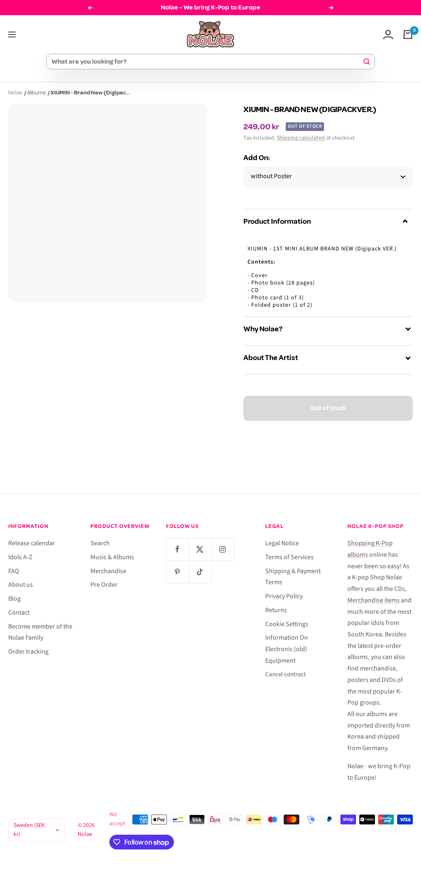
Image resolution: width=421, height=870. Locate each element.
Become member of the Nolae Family (40, 632)
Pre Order (104, 584)
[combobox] (207, 61)
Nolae (15, 92)
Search (100, 543)
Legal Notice (282, 543)
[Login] (388, 34)
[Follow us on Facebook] (177, 549)
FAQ (13, 571)
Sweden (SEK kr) (29, 829)
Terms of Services (289, 557)
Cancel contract (285, 674)
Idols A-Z (20, 557)
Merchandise (108, 571)
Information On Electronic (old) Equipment (286, 649)
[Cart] (408, 34)
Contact (19, 612)
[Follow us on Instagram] (222, 549)
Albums (36, 92)
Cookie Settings (286, 624)
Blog (14, 598)
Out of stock (328, 408)
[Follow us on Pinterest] (177, 571)
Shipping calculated (301, 138)
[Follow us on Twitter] (200, 549)
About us (20, 584)
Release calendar (31, 543)
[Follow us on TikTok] (200, 571)
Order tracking (28, 651)
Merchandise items (373, 600)
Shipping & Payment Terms (293, 577)
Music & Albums (112, 557)
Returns (276, 610)
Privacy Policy (284, 596)
